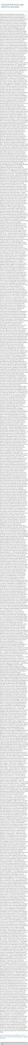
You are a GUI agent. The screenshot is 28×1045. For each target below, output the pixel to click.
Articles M (2, 1038)
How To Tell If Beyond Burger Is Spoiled (17, 1036)
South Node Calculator (6, 1035)
